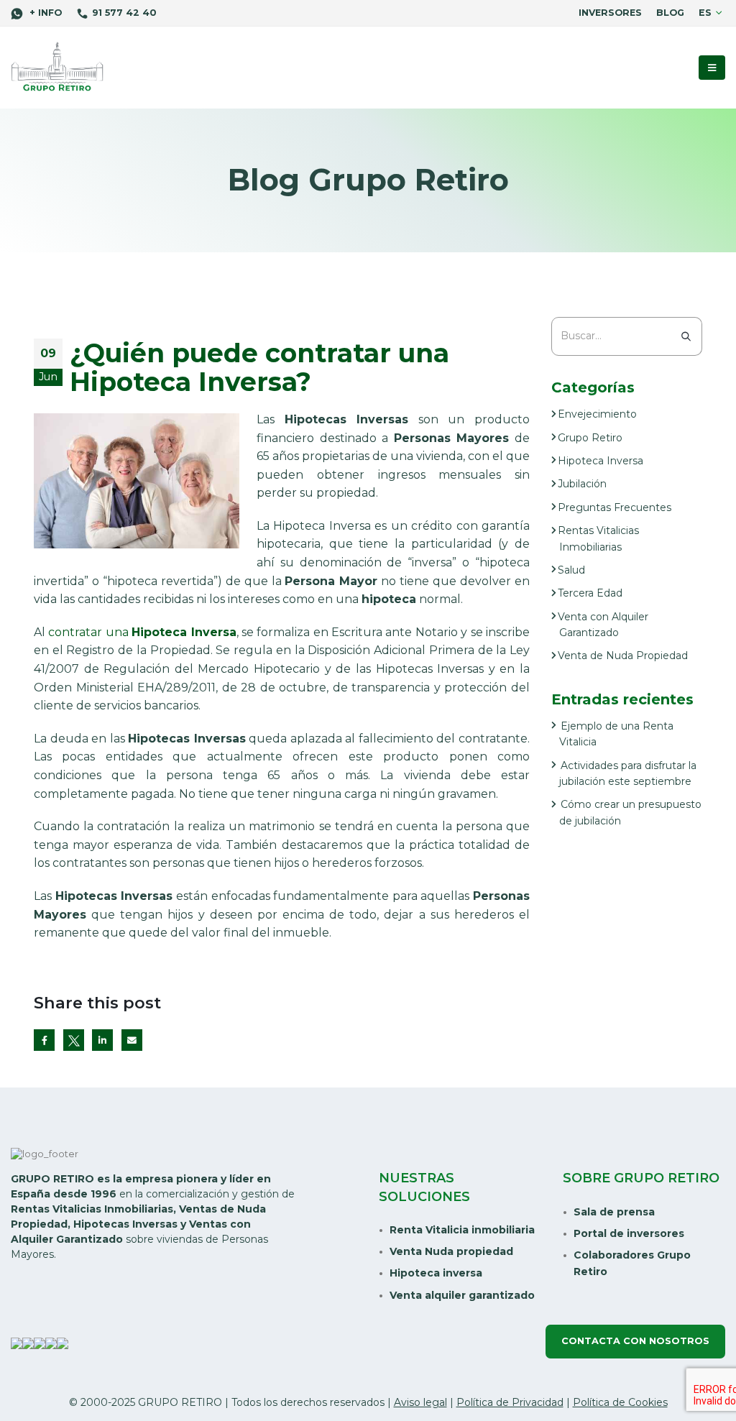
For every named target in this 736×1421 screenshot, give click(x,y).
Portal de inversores (629, 1233)
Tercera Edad (590, 593)
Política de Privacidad (510, 1402)
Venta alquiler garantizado (462, 1295)
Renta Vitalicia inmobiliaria (462, 1229)
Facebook (44, 1039)
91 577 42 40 (124, 12)
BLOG (670, 12)
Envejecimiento (597, 414)
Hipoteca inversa (436, 1272)
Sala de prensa (614, 1211)
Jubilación (582, 483)
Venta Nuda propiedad (451, 1251)
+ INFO (44, 12)
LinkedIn (102, 1039)
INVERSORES (610, 12)
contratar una (142, 632)
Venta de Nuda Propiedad (623, 655)
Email (131, 1039)
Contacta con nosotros (635, 1340)
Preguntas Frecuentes (614, 507)
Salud (571, 570)
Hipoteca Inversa (600, 460)
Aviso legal (420, 1402)
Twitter (73, 1039)
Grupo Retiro (590, 437)
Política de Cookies (620, 1402)
